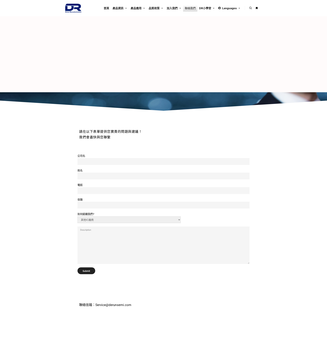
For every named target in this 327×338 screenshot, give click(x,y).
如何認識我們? (85, 214)
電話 (80, 185)
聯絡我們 (190, 8)
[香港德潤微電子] (73, 8)
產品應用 (136, 8)
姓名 (80, 170)
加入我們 (172, 8)
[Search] (250, 8)
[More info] (257, 8)
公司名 (81, 155)
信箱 (80, 199)
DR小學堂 (205, 8)
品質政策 (154, 8)
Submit (86, 271)
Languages (229, 8)
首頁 (106, 8)
